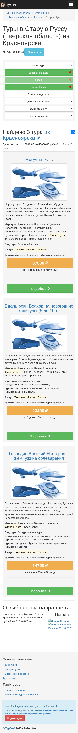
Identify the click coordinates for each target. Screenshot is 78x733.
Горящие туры (11, 669)
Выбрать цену (38, 108)
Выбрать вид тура (38, 94)
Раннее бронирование (16, 673)
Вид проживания (38, 116)
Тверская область (37, 72)
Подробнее (38, 288)
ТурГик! (11, 4)
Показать (34, 52)
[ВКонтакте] (73, 132)
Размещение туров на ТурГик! (20, 694)
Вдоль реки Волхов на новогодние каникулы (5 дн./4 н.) (39, 307)
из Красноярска (26, 134)
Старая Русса (38, 87)
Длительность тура (38, 101)
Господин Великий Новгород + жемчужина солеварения (39, 455)
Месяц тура (38, 65)
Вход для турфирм (14, 690)
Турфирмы (9, 678)
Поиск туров (10, 664)
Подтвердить (14, 718)
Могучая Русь (39, 159)
